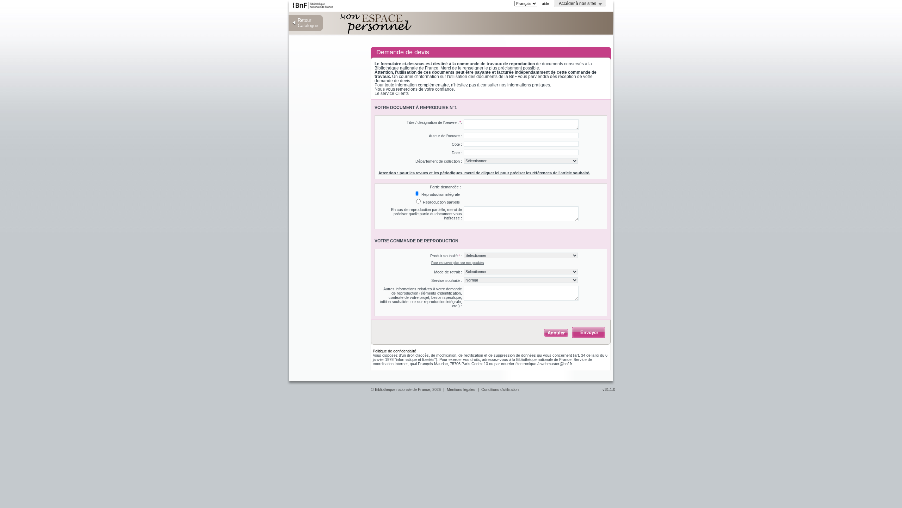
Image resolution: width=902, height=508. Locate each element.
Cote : (457, 144)
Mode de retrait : (448, 272)
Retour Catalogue (308, 23)
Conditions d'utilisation (500, 389)
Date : (457, 153)
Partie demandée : (445, 187)
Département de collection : (438, 161)
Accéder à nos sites (577, 3)
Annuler (556, 332)
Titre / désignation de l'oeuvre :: (434, 122)
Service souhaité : (446, 280)
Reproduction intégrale (440, 194)
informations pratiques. (529, 85)
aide (545, 3)
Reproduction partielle (441, 202)
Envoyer (589, 332)
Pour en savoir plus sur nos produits (457, 263)
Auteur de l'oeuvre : (445, 136)
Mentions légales (461, 389)
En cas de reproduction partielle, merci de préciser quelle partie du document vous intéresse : (426, 213)
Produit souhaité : (446, 256)
